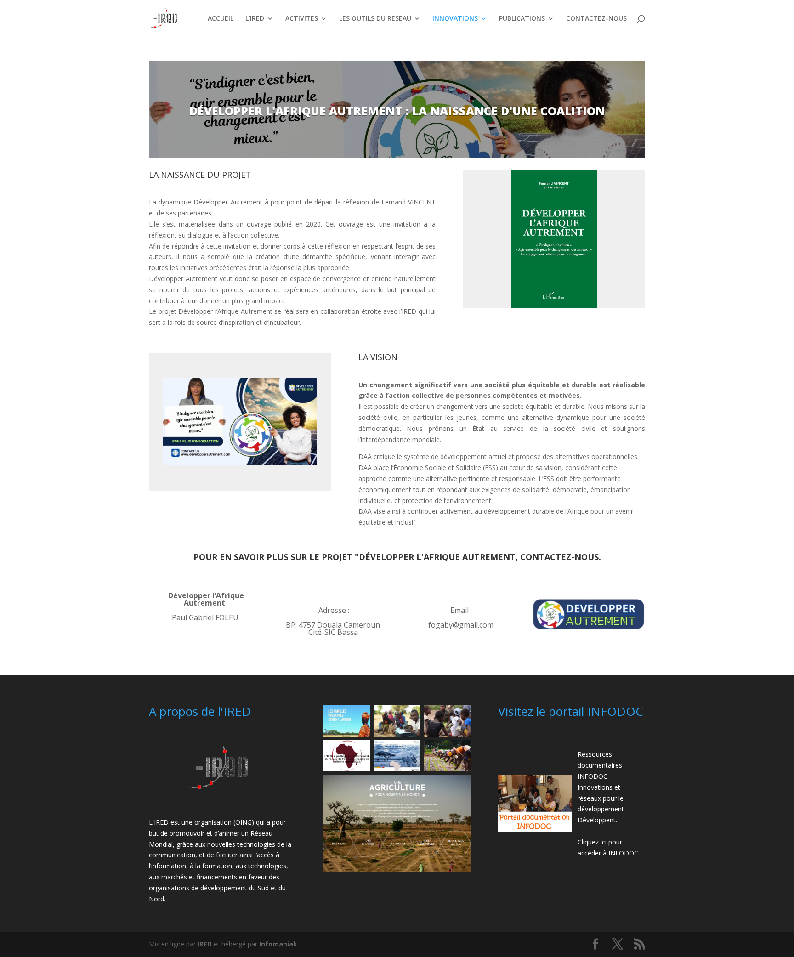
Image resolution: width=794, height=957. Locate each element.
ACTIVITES (301, 19)
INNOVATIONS (455, 19)
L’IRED (254, 19)
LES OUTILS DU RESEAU (375, 19)
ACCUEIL (220, 19)
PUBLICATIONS (522, 19)
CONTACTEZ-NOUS (596, 19)
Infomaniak (278, 944)
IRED (205, 944)
